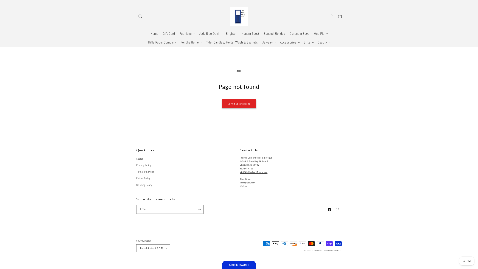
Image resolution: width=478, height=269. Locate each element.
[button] (140, 16)
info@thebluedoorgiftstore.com (253, 172)
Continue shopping (239, 103)
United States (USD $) (151, 248)
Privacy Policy (143, 165)
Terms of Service (145, 171)
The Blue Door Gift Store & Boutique (327, 250)
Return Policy (143, 178)
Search (140, 158)
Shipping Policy (144, 185)
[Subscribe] (199, 209)
